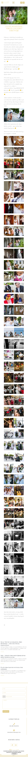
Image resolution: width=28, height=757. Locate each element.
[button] (13, 2)
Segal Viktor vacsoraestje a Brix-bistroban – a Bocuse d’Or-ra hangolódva (11, 643)
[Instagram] (24, 3)
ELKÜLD (5, 711)
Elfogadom (14, 753)
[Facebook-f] (21, 3)
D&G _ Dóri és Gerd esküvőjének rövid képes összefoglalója (13, 656)
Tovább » (2, 651)
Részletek (19, 752)
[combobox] (4, 696)
